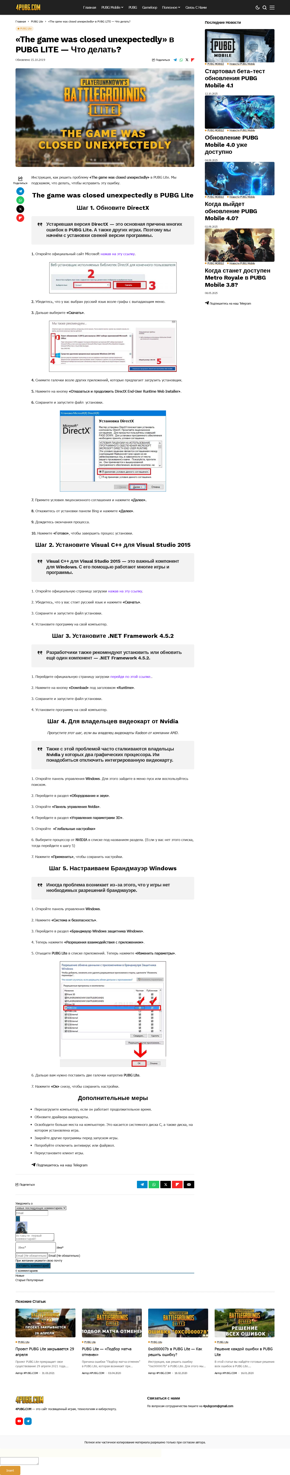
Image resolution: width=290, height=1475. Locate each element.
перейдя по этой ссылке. (130, 676)
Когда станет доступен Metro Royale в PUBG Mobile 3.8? (237, 277)
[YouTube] (19, 1421)
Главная (20, 21)
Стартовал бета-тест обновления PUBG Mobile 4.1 (235, 78)
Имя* (60, 1247)
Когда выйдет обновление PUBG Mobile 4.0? (231, 211)
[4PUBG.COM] (28, 7)
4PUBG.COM (31, 1373)
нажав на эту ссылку (118, 253)
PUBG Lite (37, 21)
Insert (10, 1470)
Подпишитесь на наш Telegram (61, 1165)
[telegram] (28, 1421)
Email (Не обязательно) (64, 1256)
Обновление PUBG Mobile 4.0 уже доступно (231, 144)
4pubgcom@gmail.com (218, 1406)
